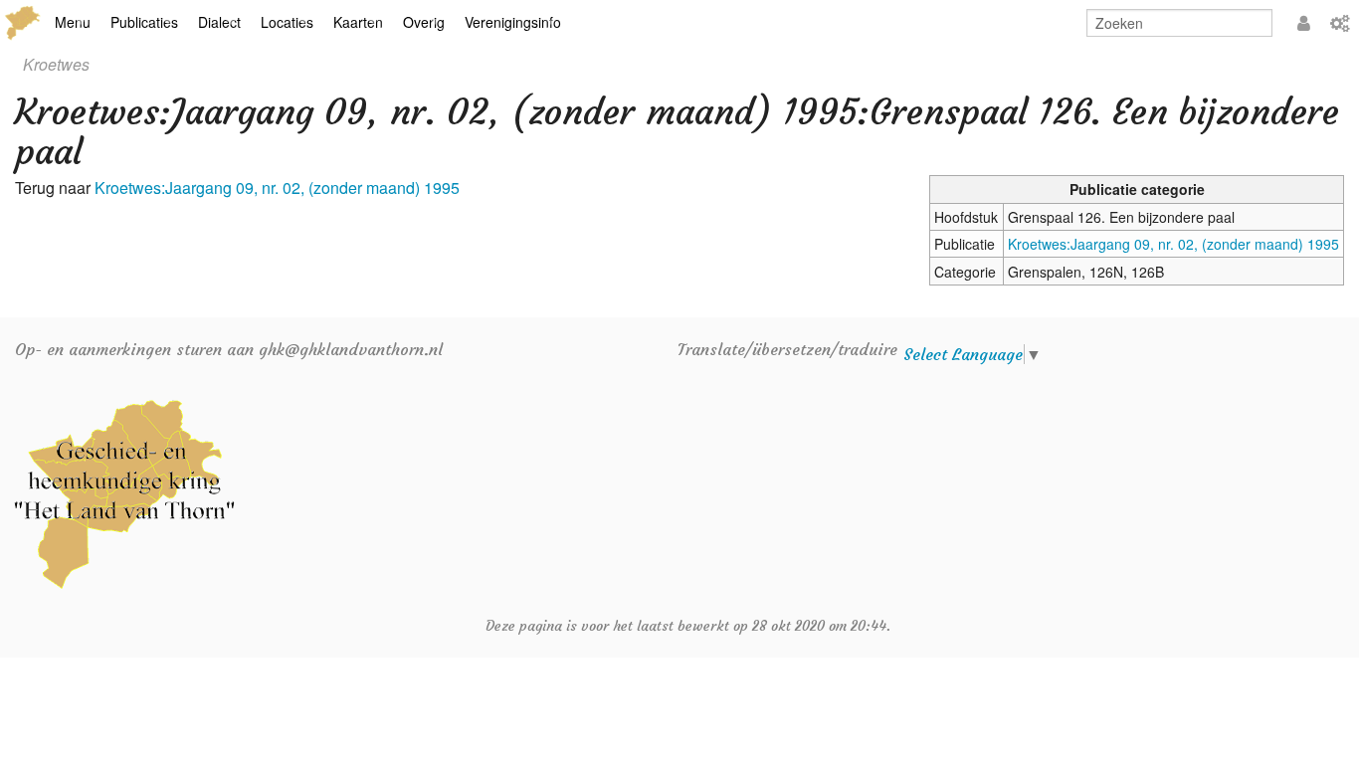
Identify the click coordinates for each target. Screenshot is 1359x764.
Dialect (219, 22)
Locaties (287, 22)
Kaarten (358, 22)
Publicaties (144, 22)
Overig (424, 22)
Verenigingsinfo (513, 22)
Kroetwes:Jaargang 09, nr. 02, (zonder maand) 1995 (1173, 244)
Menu (73, 22)
